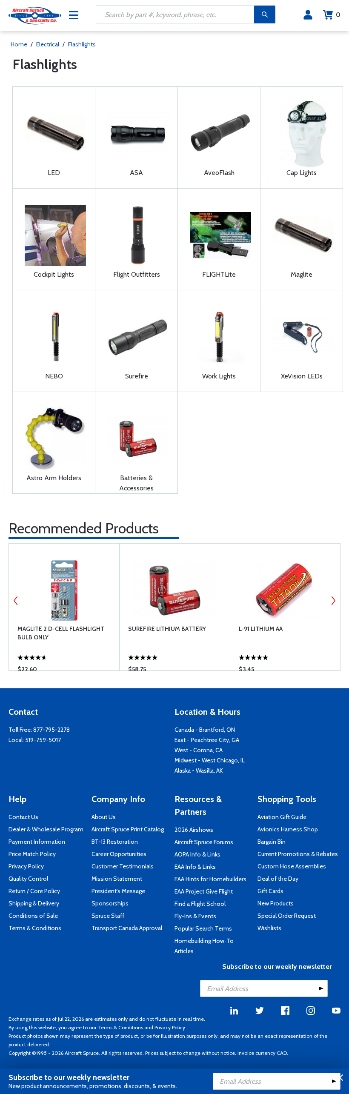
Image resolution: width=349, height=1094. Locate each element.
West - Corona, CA (198, 750)
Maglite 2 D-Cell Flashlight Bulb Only (60, 633)
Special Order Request (286, 915)
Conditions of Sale (33, 915)
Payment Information (37, 841)
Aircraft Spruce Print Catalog (128, 829)
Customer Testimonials (123, 866)
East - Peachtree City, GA (206, 740)
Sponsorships (110, 903)
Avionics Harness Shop (287, 829)
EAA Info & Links (195, 867)
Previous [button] (16, 600)
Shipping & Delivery (34, 903)
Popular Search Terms (203, 928)
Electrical (47, 44)
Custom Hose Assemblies (291, 866)
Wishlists (269, 928)
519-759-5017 (43, 740)
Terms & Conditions (35, 928)
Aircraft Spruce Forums (203, 842)
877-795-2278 (51, 729)
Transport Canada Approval (127, 928)
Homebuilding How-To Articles (204, 946)
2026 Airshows (193, 829)
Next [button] (333, 600)
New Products (275, 903)
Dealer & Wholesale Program (46, 829)
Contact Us (23, 817)
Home (19, 44)
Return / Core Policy (34, 891)
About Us (104, 817)
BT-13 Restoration (115, 841)
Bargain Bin (271, 841)
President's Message (118, 891)
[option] (64, 607)
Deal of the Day (277, 878)
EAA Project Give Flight (203, 891)
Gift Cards (270, 891)
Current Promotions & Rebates (297, 854)
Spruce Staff (108, 915)
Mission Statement (117, 878)
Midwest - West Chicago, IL (209, 760)
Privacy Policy (26, 866)
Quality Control (28, 878)
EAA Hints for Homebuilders (210, 879)
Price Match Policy (32, 854)
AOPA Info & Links (197, 854)
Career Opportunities (119, 854)
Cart (338, 15)
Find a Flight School (200, 904)
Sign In (307, 15)
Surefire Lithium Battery (167, 629)
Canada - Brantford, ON (204, 729)
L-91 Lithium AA (261, 629)
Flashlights (82, 44)
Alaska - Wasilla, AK (198, 770)
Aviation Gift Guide (281, 817)
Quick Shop (70, 652)
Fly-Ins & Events (195, 916)
